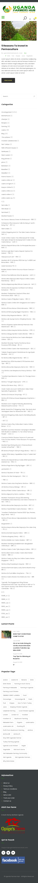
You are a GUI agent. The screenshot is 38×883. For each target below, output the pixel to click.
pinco (3, 162)
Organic (19, 722)
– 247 (3, 421)
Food (24, 695)
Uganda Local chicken (10, 746)
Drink (8, 56)
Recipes (4, 123)
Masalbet (4, 173)
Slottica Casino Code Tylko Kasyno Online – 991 (17, 549)
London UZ (15, 715)
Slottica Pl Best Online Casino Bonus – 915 (15, 491)
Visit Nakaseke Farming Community (15, 753)
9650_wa (4, 617)
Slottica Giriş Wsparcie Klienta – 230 (13, 315)
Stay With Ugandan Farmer (12, 738)
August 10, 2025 (17, 654)
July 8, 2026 (16, 641)
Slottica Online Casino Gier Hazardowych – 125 (17, 349)
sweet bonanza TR (7, 266)
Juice (23, 56)
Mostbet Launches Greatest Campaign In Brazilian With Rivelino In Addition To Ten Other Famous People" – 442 (18, 432)
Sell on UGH (7, 795)
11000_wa (4, 606)
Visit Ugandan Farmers (22, 757)
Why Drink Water (8, 761)
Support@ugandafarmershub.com (14, 848)
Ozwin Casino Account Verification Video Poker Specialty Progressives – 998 (17, 390)
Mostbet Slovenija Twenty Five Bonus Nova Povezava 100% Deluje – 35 (15, 344)
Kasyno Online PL (7, 187)
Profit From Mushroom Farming (13, 730)
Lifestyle (4, 119)
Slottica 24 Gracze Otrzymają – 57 (13, 395)
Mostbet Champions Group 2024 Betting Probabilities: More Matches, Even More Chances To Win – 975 (18, 500)
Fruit (13, 56)
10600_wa (4, 603)
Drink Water (7, 684)
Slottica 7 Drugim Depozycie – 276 (13, 382)
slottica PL (17, 734)
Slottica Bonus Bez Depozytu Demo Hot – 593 (16, 367)
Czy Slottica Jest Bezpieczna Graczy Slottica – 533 (18, 371)
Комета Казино (6, 177)
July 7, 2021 (16, 631)
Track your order (9, 798)
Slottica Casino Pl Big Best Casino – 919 (14, 299)
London (5, 715)
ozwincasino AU (8, 726)
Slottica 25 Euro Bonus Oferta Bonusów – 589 (16, 308)
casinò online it (6, 194)
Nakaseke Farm (8, 722)
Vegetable (29, 56)
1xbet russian (5, 155)
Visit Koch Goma (19, 749)
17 (13, 665)
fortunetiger (7, 699)
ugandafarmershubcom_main (13, 53)
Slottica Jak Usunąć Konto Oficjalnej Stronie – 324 (18, 319)
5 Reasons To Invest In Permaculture (14, 47)
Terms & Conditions (10, 789)
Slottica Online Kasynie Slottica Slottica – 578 (16, 330)
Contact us (7, 801)
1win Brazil (4, 212)
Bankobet (4, 166)
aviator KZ (14, 680)
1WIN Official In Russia (8, 148)
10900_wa (4, 610)
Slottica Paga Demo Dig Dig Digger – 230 (15, 465)
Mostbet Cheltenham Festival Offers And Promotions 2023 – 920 (15, 294)
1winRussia (4, 151)
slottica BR (6, 734)
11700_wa (4, 614)
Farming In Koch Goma (22, 684)
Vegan (23, 746)
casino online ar (6, 180)
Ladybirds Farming (9, 711)
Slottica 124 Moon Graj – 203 (11, 385)
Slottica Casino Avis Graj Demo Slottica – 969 (16, 483)
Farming (4, 126)
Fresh (30, 699)
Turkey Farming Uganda (11, 742)
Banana (24, 680)
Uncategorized (6, 112)
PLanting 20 (21, 726)
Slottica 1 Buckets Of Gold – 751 (12, 473)
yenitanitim (5, 469)
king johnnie (5, 159)
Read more (8, 80)
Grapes (18, 56)
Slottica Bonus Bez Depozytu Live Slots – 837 (16, 505)
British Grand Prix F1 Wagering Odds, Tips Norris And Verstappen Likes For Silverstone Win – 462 (18, 410)
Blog (2, 134)
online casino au (7, 198)
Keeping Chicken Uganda (18, 707)
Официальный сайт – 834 (9, 257)
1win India (4, 205)
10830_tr (4, 599)
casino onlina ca (7, 191)
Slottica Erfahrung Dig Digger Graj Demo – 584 (17, 312)
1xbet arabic (5, 229)
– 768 (3, 480)
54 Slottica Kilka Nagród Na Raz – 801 (13, 358)
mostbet (25, 715)
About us (6, 783)
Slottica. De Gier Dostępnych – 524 (13, 476)
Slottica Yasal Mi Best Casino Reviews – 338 (16, 509)
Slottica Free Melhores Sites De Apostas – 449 (17, 275)
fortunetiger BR (20, 699)
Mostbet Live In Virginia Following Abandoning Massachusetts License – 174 (16, 405)
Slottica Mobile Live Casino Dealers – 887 (15, 540)
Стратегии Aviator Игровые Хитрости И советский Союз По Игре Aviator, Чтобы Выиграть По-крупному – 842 (18, 439)
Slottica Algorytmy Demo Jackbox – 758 (15, 494)
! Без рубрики (5, 137)
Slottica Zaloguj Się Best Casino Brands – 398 (16, 334)
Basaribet (4, 169)
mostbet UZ (7, 719)
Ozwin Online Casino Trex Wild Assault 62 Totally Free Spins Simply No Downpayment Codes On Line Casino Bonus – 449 (18, 240)
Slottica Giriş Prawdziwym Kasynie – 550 (14, 564)
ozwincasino (30, 722)
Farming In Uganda (26, 688)
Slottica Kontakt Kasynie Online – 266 (14, 533)
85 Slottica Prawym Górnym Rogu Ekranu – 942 (17, 451)
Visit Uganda (7, 757)
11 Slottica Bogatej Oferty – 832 (11, 536)
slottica (30, 730)
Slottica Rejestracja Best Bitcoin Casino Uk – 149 (17, 284)
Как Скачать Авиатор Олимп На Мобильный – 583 (17, 219)
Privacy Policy (8, 786)
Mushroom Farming (21, 719)
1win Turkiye (5, 144)
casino (3, 130)
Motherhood (5, 116)
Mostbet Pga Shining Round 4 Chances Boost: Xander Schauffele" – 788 (16, 446)
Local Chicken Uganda (26, 711)
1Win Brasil (4, 209)
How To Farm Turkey (25, 703)
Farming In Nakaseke (10, 688)
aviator (5, 680)
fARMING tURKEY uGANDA (11, 695)
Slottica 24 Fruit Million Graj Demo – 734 (15, 573)
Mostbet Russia (6, 216)
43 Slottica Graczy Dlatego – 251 (12, 487)
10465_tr (4, 596)
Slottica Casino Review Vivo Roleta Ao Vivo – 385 (17, 577)
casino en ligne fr (7, 184)
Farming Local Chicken (10, 691)
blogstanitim (5, 524)
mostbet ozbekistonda (9, 141)
